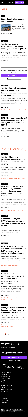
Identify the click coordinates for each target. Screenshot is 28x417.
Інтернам (3, 395)
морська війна (15, 139)
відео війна (21, 324)
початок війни (21, 210)
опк (2, 297)
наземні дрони (21, 178)
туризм (22, 36)
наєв (6, 210)
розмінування (13, 109)
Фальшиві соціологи (6, 389)
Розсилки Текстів (5, 378)
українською (11, 411)
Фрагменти (5, 41)
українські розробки (22, 109)
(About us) (8, 372)
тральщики (10, 140)
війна (3, 36)
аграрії (3, 109)
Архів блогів (4, 404)
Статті (3, 16)
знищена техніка (9, 326)
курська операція (6, 324)
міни (10, 36)
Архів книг (4, 406)
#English (3, 382)
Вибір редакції (5, 380)
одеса (14, 36)
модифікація (10, 178)
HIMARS (9, 265)
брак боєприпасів (9, 297)
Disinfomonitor (5, 393)
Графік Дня (4, 402)
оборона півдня (12, 210)
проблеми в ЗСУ (5, 299)
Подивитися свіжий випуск (14, 78)
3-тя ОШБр (4, 178)
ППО (2, 265)
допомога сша (16, 265)
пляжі (18, 36)
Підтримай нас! (5, 398)
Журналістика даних (6, 385)
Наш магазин (4, 400)
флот (23, 62)
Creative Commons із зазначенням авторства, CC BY (15, 410)
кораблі (8, 62)
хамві (6, 238)
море (7, 36)
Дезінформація (5, 391)
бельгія (3, 139)
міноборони (17, 297)
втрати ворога (14, 324)
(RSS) (5, 374)
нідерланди (17, 62)
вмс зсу (3, 62)
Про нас (3, 372)
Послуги (3, 387)
